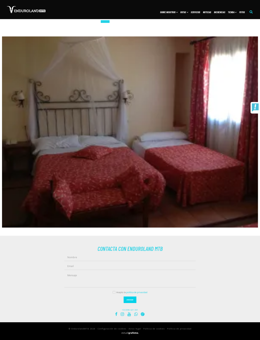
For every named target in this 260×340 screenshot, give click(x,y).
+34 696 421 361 (130, 309)
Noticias (207, 12)
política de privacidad (136, 292)
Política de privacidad (179, 328)
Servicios (195, 12)
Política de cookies (154, 328)
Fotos (242, 12)
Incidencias (219, 12)
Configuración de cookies (112, 328)
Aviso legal (135, 328)
